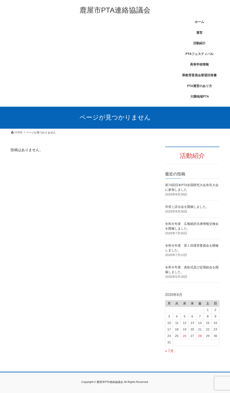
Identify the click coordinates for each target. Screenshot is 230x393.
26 (184, 336)
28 (200, 336)
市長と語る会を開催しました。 (187, 206)
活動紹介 (192, 155)
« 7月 (169, 351)
